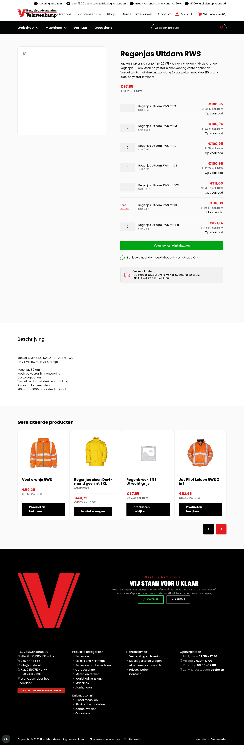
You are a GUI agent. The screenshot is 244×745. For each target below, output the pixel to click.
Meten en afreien (87, 674)
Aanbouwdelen (85, 709)
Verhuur (80, 27)
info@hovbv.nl (31, 665)
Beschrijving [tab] (31, 339)
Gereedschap (85, 670)
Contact (164, 14)
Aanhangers (84, 687)
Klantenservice (89, 14)
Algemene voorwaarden (146, 665)
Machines (54, 27)
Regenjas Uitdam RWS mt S (157, 106)
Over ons (64, 14)
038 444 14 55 (30, 661)
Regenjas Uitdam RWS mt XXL (158, 185)
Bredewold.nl (218, 739)
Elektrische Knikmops (90, 661)
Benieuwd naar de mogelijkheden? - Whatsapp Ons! (163, 257)
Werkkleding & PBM (89, 679)
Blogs (111, 14)
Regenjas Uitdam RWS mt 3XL (158, 205)
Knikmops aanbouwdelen (93, 665)
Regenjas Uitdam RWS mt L (157, 146)
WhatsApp (153, 599)
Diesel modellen (86, 700)
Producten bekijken (37, 509)
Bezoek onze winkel (137, 14)
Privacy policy (139, 670)
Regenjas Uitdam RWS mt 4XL (158, 225)
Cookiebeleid (132, 739)
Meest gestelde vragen (145, 661)
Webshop (26, 27)
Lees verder (124, 206)
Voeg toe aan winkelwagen (172, 245)
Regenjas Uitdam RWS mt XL (157, 165)
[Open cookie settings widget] (6, 739)
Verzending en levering (145, 656)
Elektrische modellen (90, 704)
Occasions (103, 27)
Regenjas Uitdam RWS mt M (157, 126)
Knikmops (82, 656)
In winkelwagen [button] (93, 511)
